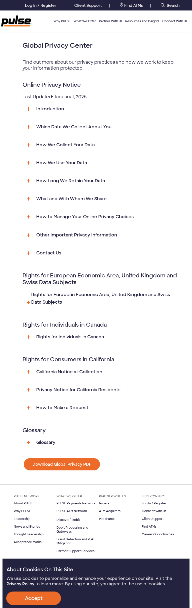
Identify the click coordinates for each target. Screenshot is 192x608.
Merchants (106, 519)
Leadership (22, 519)
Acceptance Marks (28, 542)
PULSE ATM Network (71, 511)
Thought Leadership (29, 534)
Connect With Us (174, 21)
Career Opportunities (158, 534)
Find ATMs (149, 527)
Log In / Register (154, 503)
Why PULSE (62, 21)
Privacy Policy (20, 584)
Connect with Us (154, 511)
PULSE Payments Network (76, 503)
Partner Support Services (75, 551)
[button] (62, 464)
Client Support (153, 519)
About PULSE (23, 503)
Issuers (104, 503)
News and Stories (27, 527)
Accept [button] (33, 598)
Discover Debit (68, 520)
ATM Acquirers (109, 511)
